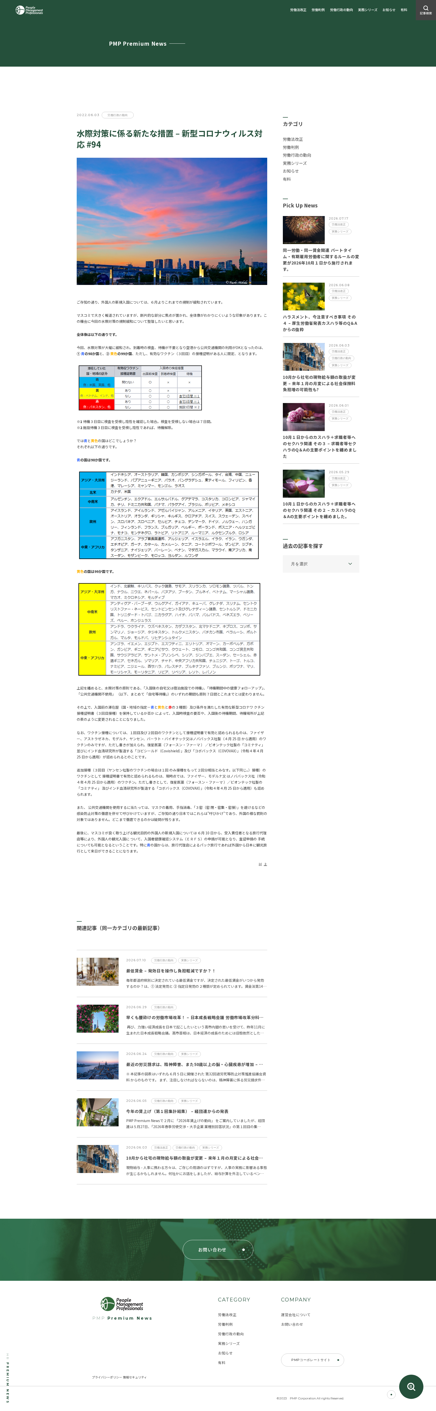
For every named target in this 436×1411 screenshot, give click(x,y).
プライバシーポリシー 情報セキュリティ (119, 1377)
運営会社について (296, 1314)
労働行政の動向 (341, 9)
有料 (404, 9)
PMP (122, 1318)
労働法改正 (298, 9)
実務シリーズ (367, 9)
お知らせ (389, 9)
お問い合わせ (292, 1324)
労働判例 (318, 9)
